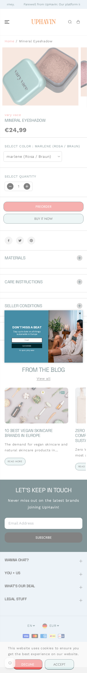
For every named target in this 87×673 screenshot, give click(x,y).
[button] (27, 345)
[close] (80, 313)
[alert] (43, 336)
